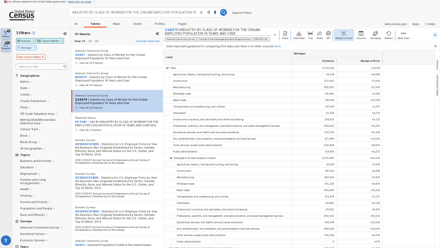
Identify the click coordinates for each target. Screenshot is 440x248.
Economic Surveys (85, 140)
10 (83, 41)
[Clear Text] (201, 12)
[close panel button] (157, 34)
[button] (209, 12)
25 (90, 41)
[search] (41, 67)
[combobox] (148, 12)
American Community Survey (91, 50)
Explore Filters (242, 12)
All (75, 23)
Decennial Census (85, 117)
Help (431, 24)
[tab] (437, 64)
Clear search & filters (29, 57)
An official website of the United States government (37, 1)
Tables (95, 23)
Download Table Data (148, 41)
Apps (415, 24)
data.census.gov (396, 24)
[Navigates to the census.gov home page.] (17, 18)
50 (96, 41)
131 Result (82, 34)
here (277, 46)
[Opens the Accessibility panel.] (6, 241)
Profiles (160, 23)
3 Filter (23, 33)
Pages (182, 23)
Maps (116, 23)
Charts (137, 23)
